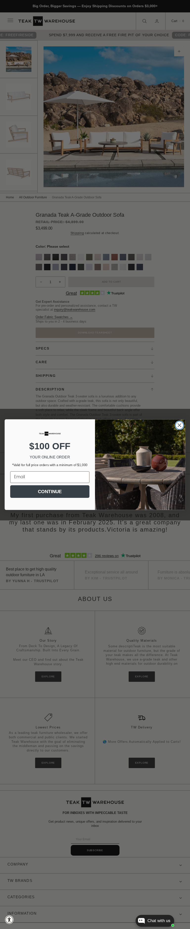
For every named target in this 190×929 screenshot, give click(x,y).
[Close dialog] (179, 425)
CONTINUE (50, 491)
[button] (9, 919)
